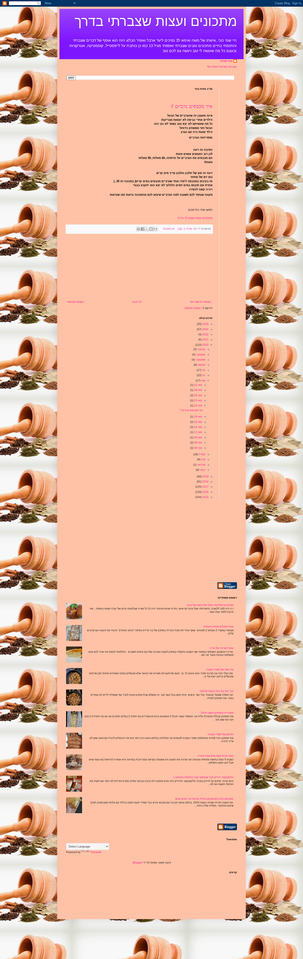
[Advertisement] (139, 267)
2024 (205, 329)
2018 (205, 481)
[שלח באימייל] (155, 229)
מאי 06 (197, 447)
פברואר (201, 464)
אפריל (201, 454)
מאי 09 (197, 437)
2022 (205, 334)
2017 (205, 486)
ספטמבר (200, 359)
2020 (205, 344)
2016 (205, 492)
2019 (205, 476)
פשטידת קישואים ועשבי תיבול (217, 712)
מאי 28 (197, 390)
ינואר (202, 469)
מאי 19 (197, 416)
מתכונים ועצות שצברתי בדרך (156, 21)
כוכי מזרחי (226, 61)
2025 (205, 324)
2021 (205, 339)
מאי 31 (197, 385)
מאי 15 (197, 422)
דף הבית (137, 301)
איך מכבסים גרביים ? (191, 106)
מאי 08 (197, 442)
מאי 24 (197, 395)
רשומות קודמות (75, 301)
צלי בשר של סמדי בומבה (220, 669)
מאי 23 (197, 400)
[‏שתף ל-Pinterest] (138, 229)
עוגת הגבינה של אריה (222, 648)
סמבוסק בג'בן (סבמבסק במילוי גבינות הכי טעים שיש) (204, 798)
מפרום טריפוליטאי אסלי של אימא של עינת (210, 605)
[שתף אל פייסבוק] (142, 229)
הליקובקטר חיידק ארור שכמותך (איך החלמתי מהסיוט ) (203, 777)
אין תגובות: (168, 228)
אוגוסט (201, 364)
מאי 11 (197, 432)
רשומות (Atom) (193, 308)
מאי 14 (197, 427)
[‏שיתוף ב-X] (147, 229)
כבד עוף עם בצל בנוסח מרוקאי (217, 691)
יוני (203, 375)
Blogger (137, 862)
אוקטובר (200, 354)
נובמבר (201, 349)
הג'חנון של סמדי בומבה (221, 734)
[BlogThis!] (151, 229)
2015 (205, 497)
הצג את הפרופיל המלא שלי (222, 66)
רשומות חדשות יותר (200, 301)
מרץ (202, 459)
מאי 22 (197, 405)
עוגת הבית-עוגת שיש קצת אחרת (216, 755)
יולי (203, 370)
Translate (95, 852)
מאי (203, 380)
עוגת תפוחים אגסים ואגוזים (219, 626)
